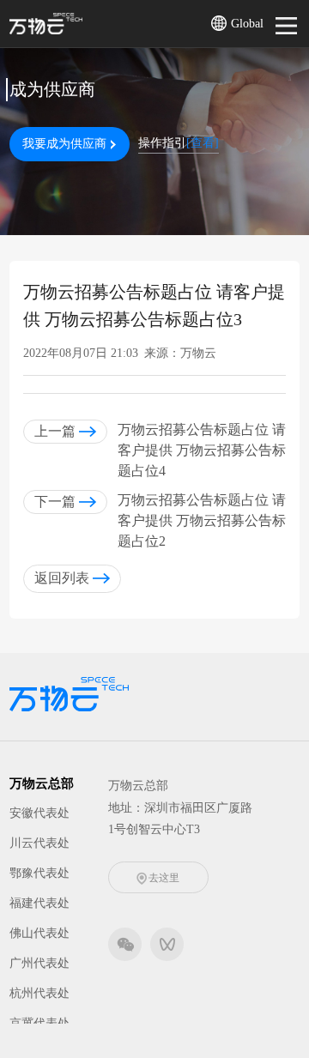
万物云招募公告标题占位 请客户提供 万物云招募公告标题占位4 (202, 450)
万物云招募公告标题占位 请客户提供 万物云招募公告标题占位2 (202, 520)
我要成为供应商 (64, 143)
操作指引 (178, 142)
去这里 (163, 878)
